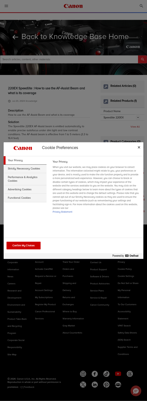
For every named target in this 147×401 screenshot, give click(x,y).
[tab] (25, 160)
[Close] (139, 147)
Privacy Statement (62, 211)
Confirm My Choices (23, 245)
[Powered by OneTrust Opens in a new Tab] (126, 256)
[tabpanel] (96, 188)
